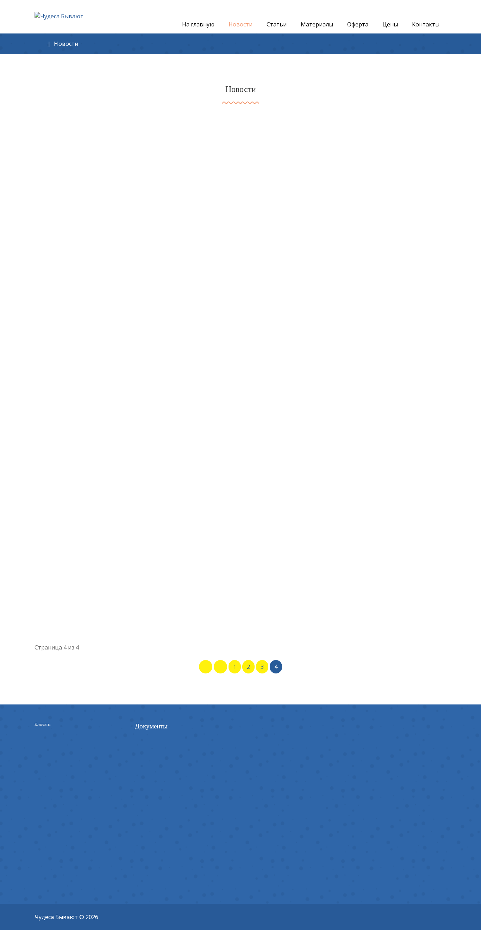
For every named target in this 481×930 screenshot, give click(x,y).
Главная (39, 41)
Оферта (145, 730)
